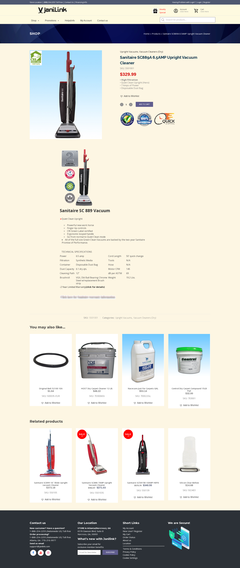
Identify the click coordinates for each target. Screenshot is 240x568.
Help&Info (70, 20)
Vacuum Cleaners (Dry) (151, 51)
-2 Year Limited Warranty (82, 287)
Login (199, 2)
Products (156, 33)
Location (127, 543)
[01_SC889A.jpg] (66, 94)
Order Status (129, 537)
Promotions (50, 20)
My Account (86, 20)
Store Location (36, 2)
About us (127, 540)
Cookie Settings (130, 557)
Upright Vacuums (129, 51)
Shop (33, 20)
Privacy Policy (129, 551)
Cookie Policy (129, 554)
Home (147, 33)
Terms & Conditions (132, 548)
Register (206, 2)
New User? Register (132, 531)
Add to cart (144, 104)
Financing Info (81, 2)
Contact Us (69, 2)
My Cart (126, 534)
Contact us (102, 20)
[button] (129, 96)
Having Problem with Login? (183, 2)
